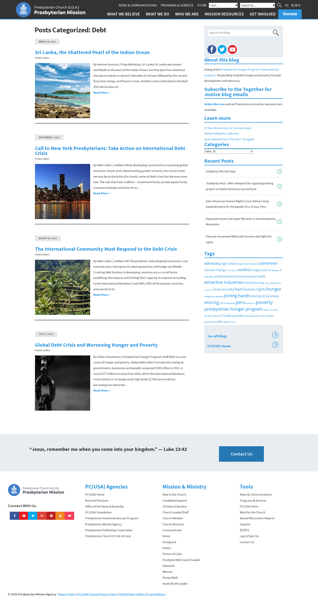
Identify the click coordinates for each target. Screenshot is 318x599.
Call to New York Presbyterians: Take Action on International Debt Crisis (110, 151)
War (220, 321)
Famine (248, 283)
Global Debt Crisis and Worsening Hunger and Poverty (96, 345)
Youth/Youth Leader (175, 584)
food (273, 283)
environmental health (250, 276)
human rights (254, 289)
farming (259, 283)
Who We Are (187, 14)
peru (241, 302)
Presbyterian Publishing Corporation (108, 530)
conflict (244, 269)
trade (240, 316)
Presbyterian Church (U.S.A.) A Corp (108, 536)
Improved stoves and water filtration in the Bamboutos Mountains (241, 221)
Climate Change (215, 270)
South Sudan (211, 315)
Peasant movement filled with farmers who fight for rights (239, 239)
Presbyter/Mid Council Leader (181, 560)
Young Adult (170, 577)
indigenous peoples (213, 296)
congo (255, 270)
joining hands (237, 295)
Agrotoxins (244, 263)
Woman (167, 572)
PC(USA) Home (242, 345)
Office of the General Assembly (104, 506)
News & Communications (138, 5)
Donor (166, 536)
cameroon (268, 263)
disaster (275, 270)
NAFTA (223, 303)
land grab (258, 296)
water (227, 321)
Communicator (172, 530)
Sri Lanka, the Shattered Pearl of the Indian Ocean (92, 52)
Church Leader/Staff (175, 512)
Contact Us (241, 454)
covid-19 (265, 270)
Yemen (233, 322)
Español (245, 524)
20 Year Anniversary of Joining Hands (227, 128)
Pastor (166, 548)
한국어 (296, 5)
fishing (268, 283)
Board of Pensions (96, 500)
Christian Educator (174, 506)
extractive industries (223, 282)
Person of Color (172, 554)
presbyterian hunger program (233, 309)
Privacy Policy (67, 594)
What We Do (157, 14)
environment (225, 276)
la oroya (272, 296)
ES (286, 5)
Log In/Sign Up (249, 536)
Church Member (172, 518)
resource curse (270, 309)
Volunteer (168, 566)
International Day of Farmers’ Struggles (229, 139)
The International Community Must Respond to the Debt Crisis (106, 249)
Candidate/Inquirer (174, 500)
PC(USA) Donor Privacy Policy (97, 594)
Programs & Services (177, 5)
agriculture (230, 263)
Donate (290, 14)
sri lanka (225, 315)
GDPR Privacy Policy (132, 594)
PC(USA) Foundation (98, 512)
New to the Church (174, 494)
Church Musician (173, 524)
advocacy (212, 263)
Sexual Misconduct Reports (257, 518)
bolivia (254, 263)
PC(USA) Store (249, 506)
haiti (239, 289)
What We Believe (123, 14)
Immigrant (169, 542)
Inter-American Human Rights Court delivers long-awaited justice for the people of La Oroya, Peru (238, 204)
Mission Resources (224, 14)
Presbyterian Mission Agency (103, 524)
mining (211, 302)
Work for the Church (252, 512)
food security (223, 289)
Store (202, 5)
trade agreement (252, 316)
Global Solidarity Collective (221, 133)
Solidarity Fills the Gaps (221, 171)
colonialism (232, 270)
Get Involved (263, 14)
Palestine (230, 303)
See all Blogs (242, 335)
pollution (250, 303)
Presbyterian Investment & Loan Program (111, 518)
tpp (234, 315)
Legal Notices (156, 594)
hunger (273, 289)
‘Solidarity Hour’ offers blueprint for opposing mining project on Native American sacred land (239, 186)
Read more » (101, 92)
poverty (264, 302)
